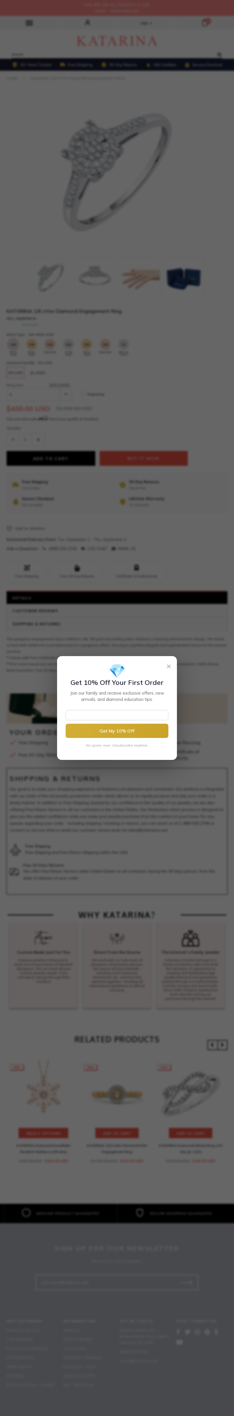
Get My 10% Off (117, 731)
